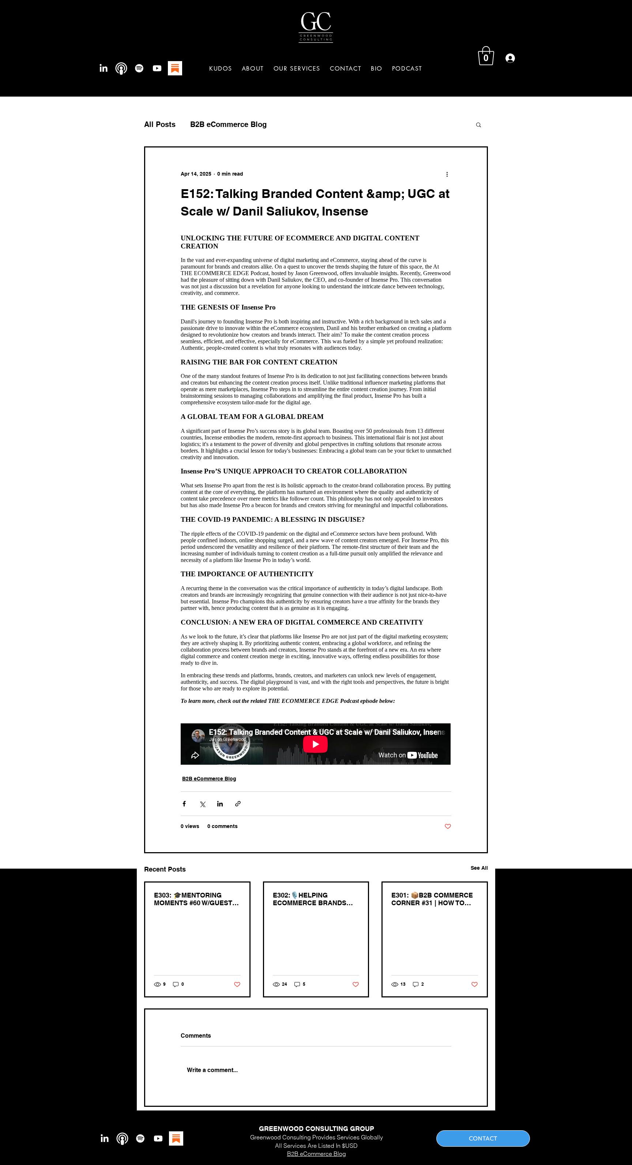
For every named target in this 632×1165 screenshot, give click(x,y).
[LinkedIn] (103, 68)
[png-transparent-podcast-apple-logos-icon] (121, 68)
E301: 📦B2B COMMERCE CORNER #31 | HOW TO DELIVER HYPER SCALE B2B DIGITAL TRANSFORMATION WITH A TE (434, 899)
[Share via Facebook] (184, 803)
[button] (297, 68)
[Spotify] (139, 68)
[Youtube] (157, 68)
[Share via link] (237, 803)
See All (479, 868)
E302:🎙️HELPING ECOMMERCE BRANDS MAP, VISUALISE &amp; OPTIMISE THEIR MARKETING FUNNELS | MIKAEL (311, 899)
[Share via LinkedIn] (220, 803)
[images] (175, 68)
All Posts (160, 124)
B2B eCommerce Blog (228, 124)
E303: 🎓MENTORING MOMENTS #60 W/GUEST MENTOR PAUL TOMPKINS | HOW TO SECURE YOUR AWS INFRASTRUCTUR (195, 899)
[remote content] (316, 496)
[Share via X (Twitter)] (202, 803)
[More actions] (447, 173)
